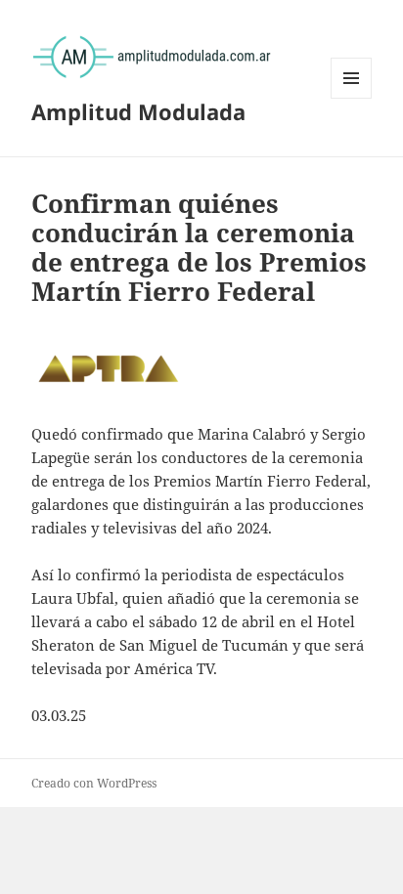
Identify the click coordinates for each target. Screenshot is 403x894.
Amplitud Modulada (138, 111)
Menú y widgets (352, 98)
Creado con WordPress (94, 783)
